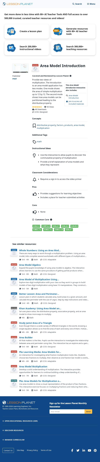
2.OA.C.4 (36, 226)
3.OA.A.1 (56, 226)
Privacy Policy (32, 450)
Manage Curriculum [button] (14, 440)
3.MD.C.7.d (59, 229)
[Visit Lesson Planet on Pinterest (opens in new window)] (95, 450)
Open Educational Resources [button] (21, 421)
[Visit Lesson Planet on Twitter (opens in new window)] (77, 450)
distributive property (46, 125)
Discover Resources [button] (14, 430)
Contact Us (8, 450)
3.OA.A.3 (65, 226)
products (68, 125)
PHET (14, 78)
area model (79, 125)
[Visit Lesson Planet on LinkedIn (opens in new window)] (83, 450)
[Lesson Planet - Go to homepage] (19, 4)
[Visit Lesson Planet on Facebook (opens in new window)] (72, 450)
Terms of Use (46, 450)
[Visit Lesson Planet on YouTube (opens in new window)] (89, 450)
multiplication (43, 128)
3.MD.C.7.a (37, 229)
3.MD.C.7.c (48, 229)
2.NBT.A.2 (46, 226)
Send (88, 411)
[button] (91, 3)
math (39, 141)
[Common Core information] (51, 220)
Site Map (20, 450)
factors (60, 125)
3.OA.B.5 (74, 226)
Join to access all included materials (76, 102)
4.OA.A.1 (69, 229)
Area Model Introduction (74, 96)
